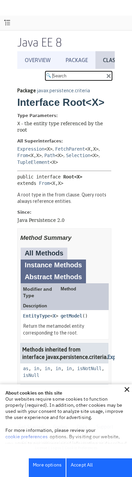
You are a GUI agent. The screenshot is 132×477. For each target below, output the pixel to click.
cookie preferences (26, 437)
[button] (127, 389)
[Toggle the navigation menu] (7, 23)
